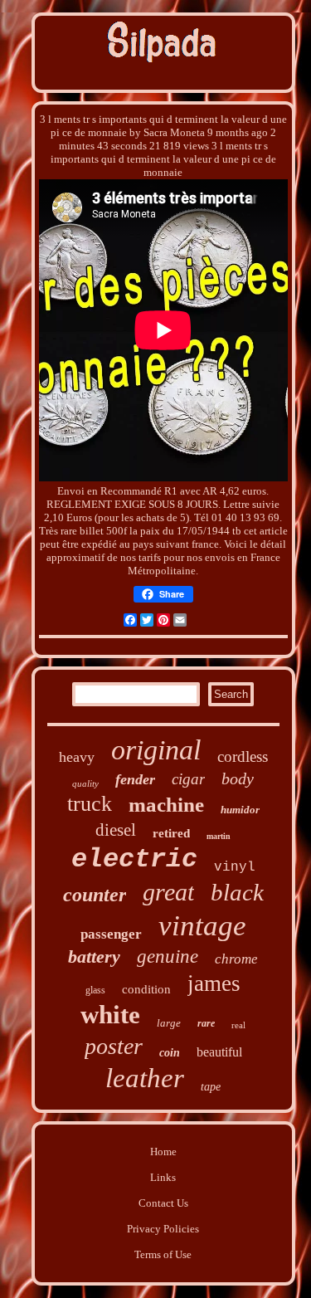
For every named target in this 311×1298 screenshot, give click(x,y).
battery (94, 956)
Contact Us (163, 1203)
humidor (240, 809)
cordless (242, 756)
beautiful (219, 1052)
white (110, 1014)
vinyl (234, 867)
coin (169, 1053)
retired (171, 833)
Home (163, 1151)
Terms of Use (163, 1254)
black (237, 892)
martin (219, 836)
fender (135, 779)
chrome (236, 959)
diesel (115, 830)
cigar (188, 779)
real (238, 1025)
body (237, 778)
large (169, 1023)
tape (211, 1087)
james (214, 983)
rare (206, 1023)
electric (134, 859)
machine (166, 804)
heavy (77, 757)
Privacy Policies (163, 1228)
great (168, 891)
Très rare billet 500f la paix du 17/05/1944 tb (140, 531)
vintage (202, 926)
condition (146, 989)
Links (163, 1177)
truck (89, 804)
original (156, 749)
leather (144, 1078)
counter (94, 894)
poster (114, 1046)
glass (95, 990)
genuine (167, 956)
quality (85, 783)
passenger (111, 934)
